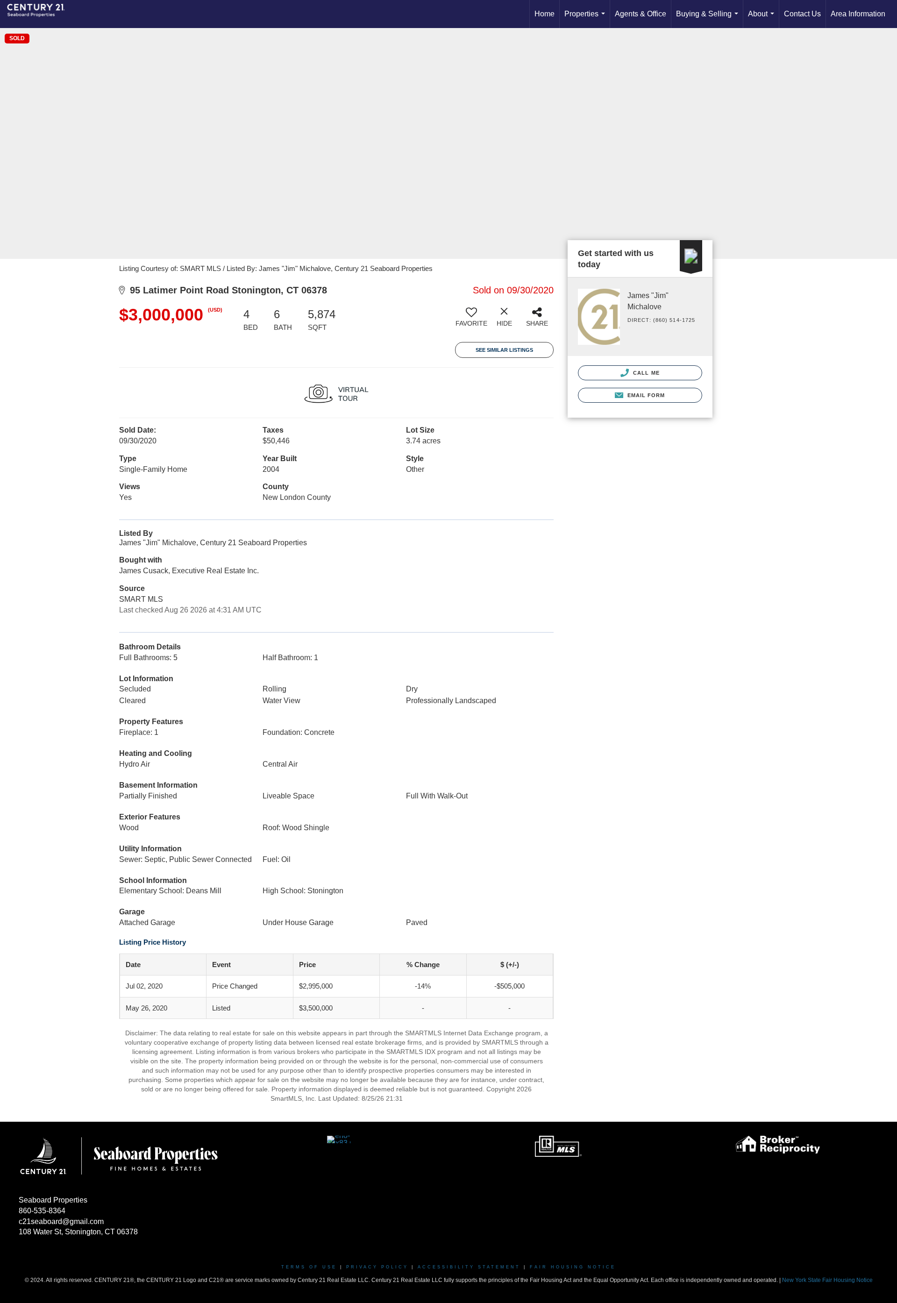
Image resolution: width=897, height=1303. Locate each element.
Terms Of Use (309, 1267)
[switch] (471, 320)
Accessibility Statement (469, 1267)
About (763, 19)
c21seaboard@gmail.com (61, 1221)
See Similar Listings (504, 350)
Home (544, 14)
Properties (586, 19)
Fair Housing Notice (573, 1267)
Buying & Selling (709, 19)
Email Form (645, 395)
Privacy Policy (377, 1267)
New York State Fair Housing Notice (827, 1280)
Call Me (645, 373)
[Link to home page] (40, 14)
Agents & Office (640, 14)
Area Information (858, 14)
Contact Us (802, 14)
